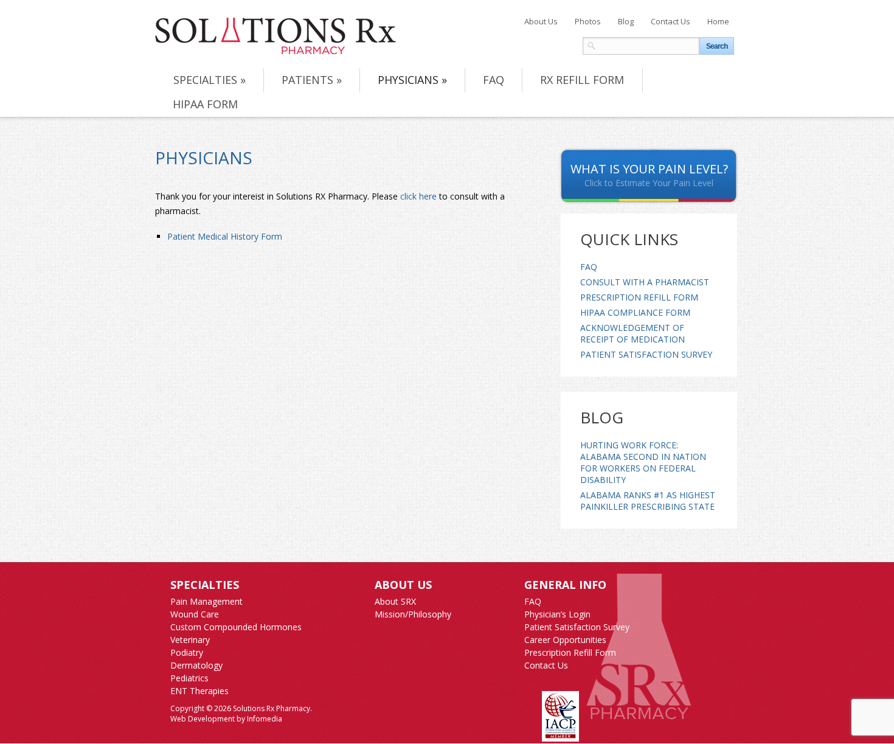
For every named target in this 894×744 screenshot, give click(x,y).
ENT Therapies (199, 691)
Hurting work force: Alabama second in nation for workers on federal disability (643, 462)
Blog (626, 21)
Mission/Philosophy (413, 614)
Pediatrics (189, 678)
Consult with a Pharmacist (644, 282)
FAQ (493, 79)
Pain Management (206, 601)
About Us (541, 21)
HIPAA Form (205, 104)
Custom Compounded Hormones (236, 627)
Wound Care (194, 614)
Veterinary (190, 639)
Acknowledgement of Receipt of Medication (632, 333)
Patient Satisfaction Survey (646, 354)
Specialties (209, 79)
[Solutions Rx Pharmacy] (275, 36)
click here (418, 196)
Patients (312, 79)
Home (718, 21)
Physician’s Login (557, 614)
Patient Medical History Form (224, 236)
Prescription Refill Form (639, 297)
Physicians (412, 79)
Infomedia (264, 719)
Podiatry (186, 652)
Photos (588, 21)
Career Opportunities (565, 639)
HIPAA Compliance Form (635, 312)
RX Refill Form (582, 79)
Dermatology (196, 665)
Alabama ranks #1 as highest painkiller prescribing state (647, 500)
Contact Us (670, 21)
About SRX (395, 601)
